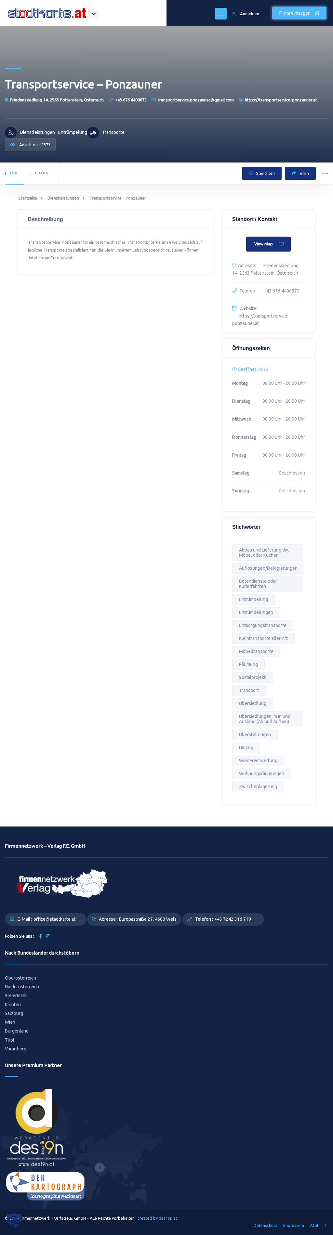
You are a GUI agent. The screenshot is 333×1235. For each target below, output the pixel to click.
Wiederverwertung (258, 760)
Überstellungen (255, 734)
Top (13, 173)
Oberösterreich (20, 978)
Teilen (303, 173)
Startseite (27, 198)
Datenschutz (265, 1225)
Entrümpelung (253, 599)
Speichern (265, 173)
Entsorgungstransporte (262, 625)
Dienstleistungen (63, 198)
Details (40, 173)
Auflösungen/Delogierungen (268, 568)
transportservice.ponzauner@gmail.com (196, 100)
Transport (249, 690)
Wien (10, 1022)
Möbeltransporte (256, 651)
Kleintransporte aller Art (263, 638)
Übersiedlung (252, 703)
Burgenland (17, 1031)
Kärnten (13, 1004)
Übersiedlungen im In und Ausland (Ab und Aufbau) (264, 719)
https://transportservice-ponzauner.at (281, 100)
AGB (314, 1225)
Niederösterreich (22, 986)
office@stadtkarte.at (54, 919)
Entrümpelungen (256, 612)
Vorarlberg (15, 1048)
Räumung (248, 664)
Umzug (246, 747)
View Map (263, 243)
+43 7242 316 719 (232, 919)
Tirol (9, 1040)
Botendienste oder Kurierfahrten (258, 583)
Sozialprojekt (252, 677)
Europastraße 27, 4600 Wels (148, 919)
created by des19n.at (157, 1218)
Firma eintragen (295, 13)
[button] (14, 1220)
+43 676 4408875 (131, 100)
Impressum (293, 1225)
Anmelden (249, 13)
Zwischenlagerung (258, 786)
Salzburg (14, 1013)
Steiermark (16, 995)
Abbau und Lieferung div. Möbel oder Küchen (264, 552)
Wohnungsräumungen (261, 773)
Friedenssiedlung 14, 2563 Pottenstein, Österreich (57, 100)
